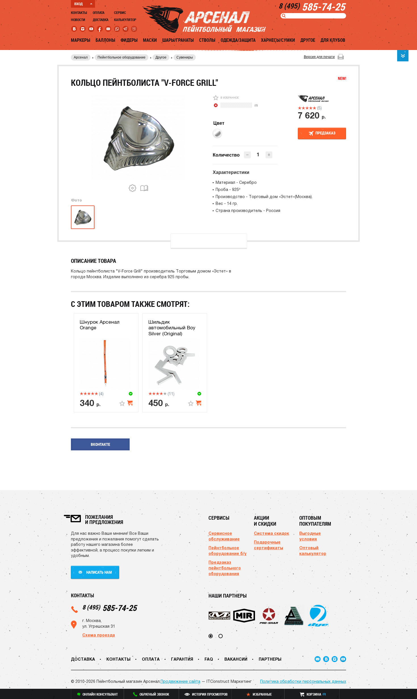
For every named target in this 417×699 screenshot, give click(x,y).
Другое (307, 40)
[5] (314, 108)
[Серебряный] (217, 133)
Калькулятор (125, 19)
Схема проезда (98, 635)
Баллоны (105, 40)
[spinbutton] (258, 154)
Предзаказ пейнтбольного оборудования (224, 568)
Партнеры (270, 659)
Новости (78, 19)
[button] (269, 154)
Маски (150, 40)
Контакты (79, 12)
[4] (311, 108)
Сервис (120, 12)
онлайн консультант (100, 694)
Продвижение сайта (180, 681)
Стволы (207, 40)
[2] (303, 108)
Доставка (100, 19)
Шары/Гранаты (178, 40)
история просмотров (210, 694)
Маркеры (80, 40)
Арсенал (81, 57)
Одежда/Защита (238, 40)
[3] (307, 108)
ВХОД (78, 3)
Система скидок (271, 533)
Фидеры (129, 40)
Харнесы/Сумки (278, 40)
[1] (300, 108)
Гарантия (182, 659)
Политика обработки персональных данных (303, 681)
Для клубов (333, 40)
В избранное (229, 97)
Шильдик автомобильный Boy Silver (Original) (171, 327)
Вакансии (235, 659)
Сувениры (184, 57)
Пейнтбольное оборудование (122, 57)
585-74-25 (109, 607)
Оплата (98, 12)
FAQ (209, 659)
